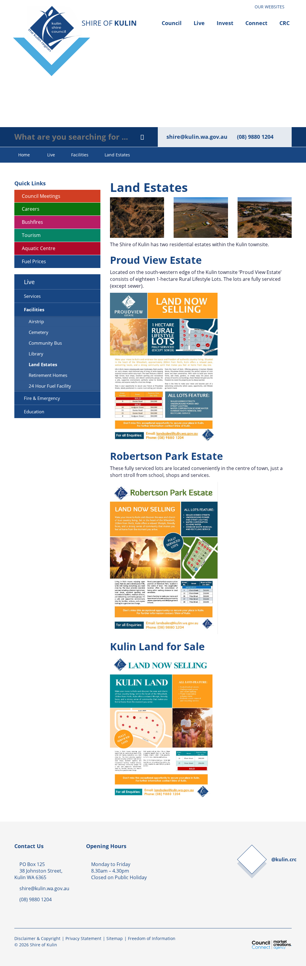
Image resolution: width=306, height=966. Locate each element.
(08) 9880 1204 (255, 136)
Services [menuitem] (32, 296)
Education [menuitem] (34, 412)
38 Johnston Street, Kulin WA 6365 (38, 874)
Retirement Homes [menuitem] (48, 375)
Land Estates (117, 155)
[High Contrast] (240, 5)
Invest (225, 23)
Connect (256, 23)
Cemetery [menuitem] (38, 332)
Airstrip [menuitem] (36, 321)
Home (24, 155)
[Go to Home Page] (83, 31)
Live (199, 23)
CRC (284, 23)
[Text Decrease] (243, 5)
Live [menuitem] (29, 282)
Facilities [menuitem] (34, 309)
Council (172, 23)
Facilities (79, 155)
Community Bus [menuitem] (45, 343)
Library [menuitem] (36, 354)
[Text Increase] (246, 5)
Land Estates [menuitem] (43, 364)
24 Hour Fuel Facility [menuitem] (50, 386)
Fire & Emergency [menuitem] (42, 398)
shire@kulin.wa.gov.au (196, 136)
